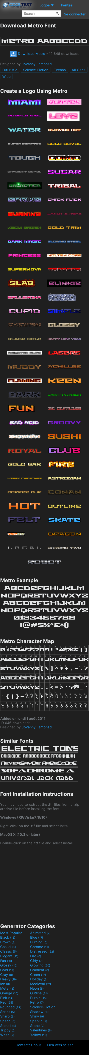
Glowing (40, 965)
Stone (37, 1025)
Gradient (39, 970)
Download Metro (31, 53)
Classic (8, 951)
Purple (38, 998)
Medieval (40, 984)
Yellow (38, 1035)
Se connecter (75, 14)
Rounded (10, 1007)
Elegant (9, 956)
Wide (6, 76)
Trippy (8, 1030)
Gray (6, 974)
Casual (8, 947)
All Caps (78, 70)
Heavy (8, 979)
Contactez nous (28, 1045)
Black (7, 937)
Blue (36, 937)
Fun (6, 961)
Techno (60, 70)
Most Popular (11, 933)
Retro (37, 1002)
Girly (36, 961)
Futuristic (9, 70)
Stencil (8, 1025)
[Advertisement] (44, 884)
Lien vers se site (60, 1045)
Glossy (8, 965)
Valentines (41, 1030)
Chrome (39, 947)
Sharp (7, 1016)
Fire (35, 956)
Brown (8, 942)
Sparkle (38, 1021)
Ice (5, 984)
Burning (38, 942)
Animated (40, 933)
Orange (9, 993)
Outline (39, 993)
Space (7, 1021)
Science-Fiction (35, 70)
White (7, 1035)
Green (38, 974)
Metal (7, 988)
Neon (37, 988)
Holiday (39, 979)
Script (7, 1012)
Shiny (37, 1016)
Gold (7, 970)
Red (6, 1002)
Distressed (42, 951)
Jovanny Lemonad (37, 64)
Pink (6, 998)
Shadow (40, 1012)
